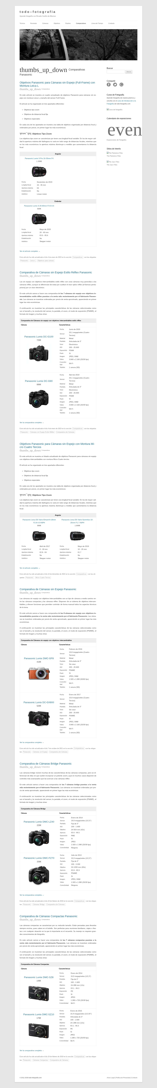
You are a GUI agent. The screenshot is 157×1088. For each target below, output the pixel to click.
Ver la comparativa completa (32, 422)
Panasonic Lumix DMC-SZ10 (38, 1014)
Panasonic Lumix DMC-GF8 (39, 658)
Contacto (111, 23)
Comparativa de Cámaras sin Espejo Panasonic (48, 589)
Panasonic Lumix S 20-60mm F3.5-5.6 (39, 206)
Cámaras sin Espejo (40, 752)
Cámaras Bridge (38, 904)
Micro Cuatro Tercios (43, 578)
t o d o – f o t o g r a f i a (37, 12)
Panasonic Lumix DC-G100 (38, 336)
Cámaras (45, 23)
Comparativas (81, 23)
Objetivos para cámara (46, 261)
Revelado (33, 23)
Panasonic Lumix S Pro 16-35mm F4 (39, 158)
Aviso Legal (111, 1078)
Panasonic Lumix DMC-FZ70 (39, 858)
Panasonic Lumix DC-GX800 (39, 702)
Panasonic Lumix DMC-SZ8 (38, 977)
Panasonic (24, 261)
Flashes (68, 23)
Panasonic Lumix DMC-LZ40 (39, 821)
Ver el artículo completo (30, 251)
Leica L (32, 261)
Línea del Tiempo (97, 23)
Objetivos (57, 23)
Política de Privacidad (123, 1078)
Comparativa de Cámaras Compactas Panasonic (48, 916)
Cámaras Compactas (40, 1060)
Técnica (22, 23)
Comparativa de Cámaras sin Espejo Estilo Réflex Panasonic (56, 272)
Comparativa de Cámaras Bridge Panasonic (46, 763)
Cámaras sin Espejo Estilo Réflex (42, 432)
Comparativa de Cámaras (65, 432)
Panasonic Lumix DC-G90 (39, 381)
